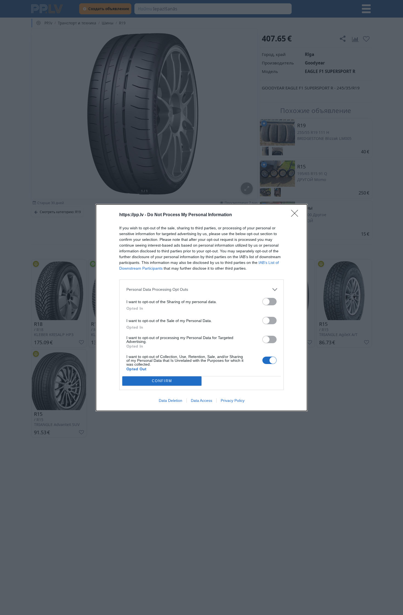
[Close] (296, 215)
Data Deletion (170, 400)
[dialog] (201, 307)
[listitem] (201, 289)
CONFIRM (162, 381)
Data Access (201, 400)
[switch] (269, 301)
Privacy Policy (233, 400)
